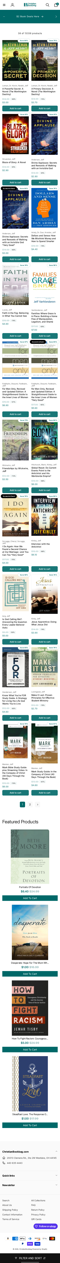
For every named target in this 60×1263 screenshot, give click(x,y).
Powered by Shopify (39, 1249)
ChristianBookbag (25, 1249)
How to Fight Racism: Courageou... (30, 1038)
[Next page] (37, 804)
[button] (4, 5)
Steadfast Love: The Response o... (30, 1114)
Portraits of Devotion (30, 887)
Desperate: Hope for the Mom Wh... (30, 962)
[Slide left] (4, 16)
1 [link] (22, 804)
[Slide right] (56, 16)
